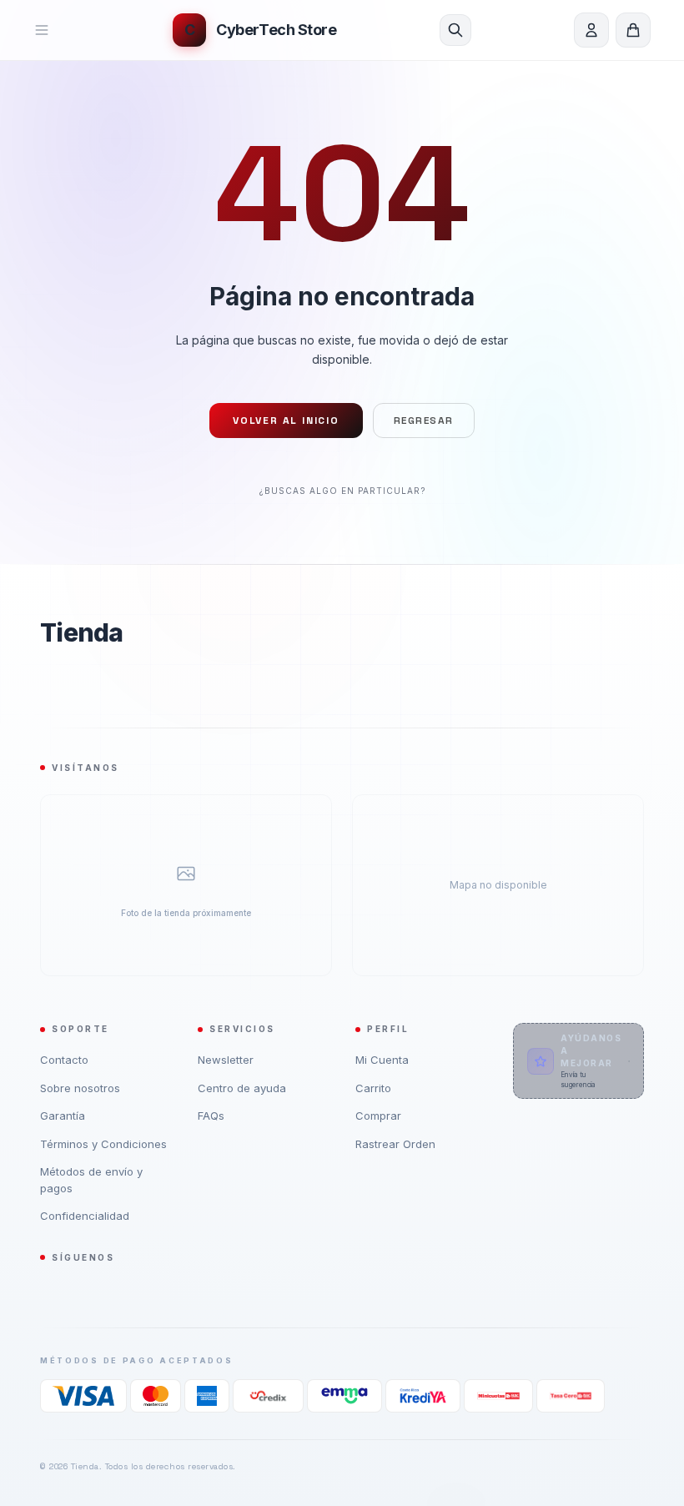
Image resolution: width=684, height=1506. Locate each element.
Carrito (373, 1088)
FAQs (211, 1115)
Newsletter (226, 1059)
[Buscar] (455, 30)
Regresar (424, 420)
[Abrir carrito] (633, 30)
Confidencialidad (84, 1215)
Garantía (62, 1115)
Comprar (378, 1115)
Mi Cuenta (382, 1059)
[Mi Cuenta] (591, 30)
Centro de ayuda (242, 1088)
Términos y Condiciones (103, 1144)
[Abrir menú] (51, 30)
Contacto (64, 1059)
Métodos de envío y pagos (91, 1180)
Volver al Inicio (286, 420)
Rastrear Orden (395, 1144)
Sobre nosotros (80, 1088)
